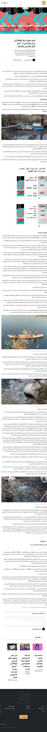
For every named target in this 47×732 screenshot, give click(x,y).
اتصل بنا (43, 710)
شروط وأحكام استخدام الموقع (9, 708)
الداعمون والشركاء (41, 708)
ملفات (33, 37)
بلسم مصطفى (27, 671)
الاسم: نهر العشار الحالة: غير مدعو (38, 545)
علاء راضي (15, 680)
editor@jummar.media (39, 621)
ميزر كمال (40, 669)
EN (5, 3)
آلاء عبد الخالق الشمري (28, 60)
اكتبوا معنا (24, 717)
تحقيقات (29, 37)
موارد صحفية (28, 706)
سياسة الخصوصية (11, 706)
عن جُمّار (42, 706)
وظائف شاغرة (28, 708)
